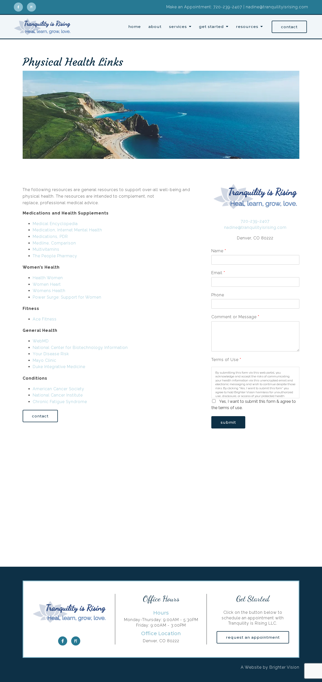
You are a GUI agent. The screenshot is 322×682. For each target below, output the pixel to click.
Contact (289, 26)
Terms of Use (226, 359)
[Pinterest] (31, 7)
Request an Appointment (253, 637)
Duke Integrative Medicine (59, 366)
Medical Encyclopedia (55, 223)
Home (134, 26)
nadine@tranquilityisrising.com (255, 227)
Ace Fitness (45, 319)
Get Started (211, 26)
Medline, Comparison (54, 243)
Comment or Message (235, 316)
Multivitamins (46, 249)
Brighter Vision (284, 667)
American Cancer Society (58, 388)
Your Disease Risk (51, 353)
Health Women (48, 277)
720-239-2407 (255, 221)
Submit (228, 422)
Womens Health (49, 290)
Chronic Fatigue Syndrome (60, 401)
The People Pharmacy (55, 256)
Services (178, 26)
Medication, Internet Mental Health (67, 230)
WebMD (41, 341)
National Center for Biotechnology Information (80, 347)
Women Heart (47, 284)
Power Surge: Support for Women (67, 297)
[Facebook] (18, 7)
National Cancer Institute (58, 395)
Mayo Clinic (44, 360)
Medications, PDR (50, 236)
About (155, 26)
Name (218, 250)
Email (218, 272)
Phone (217, 295)
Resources (247, 26)
